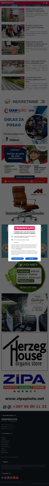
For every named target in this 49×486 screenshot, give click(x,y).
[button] (24, 242)
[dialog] (24, 243)
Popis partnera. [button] (19, 248)
